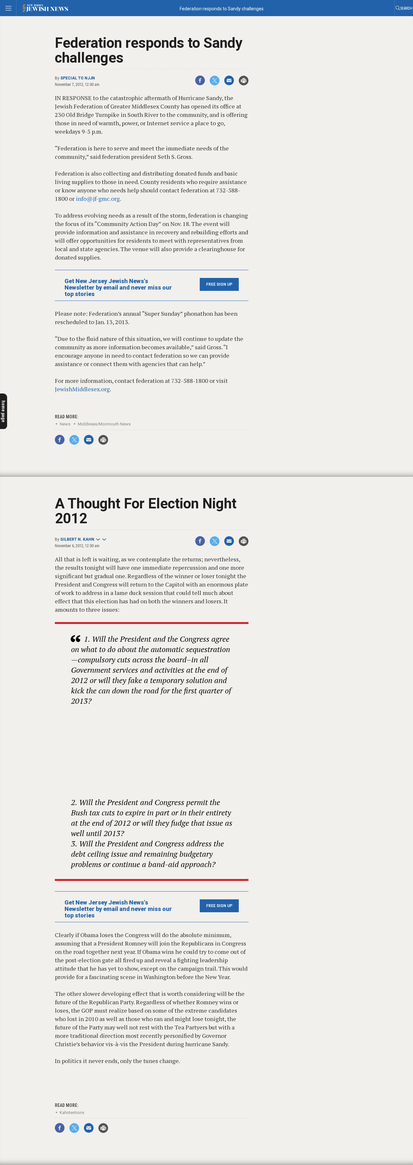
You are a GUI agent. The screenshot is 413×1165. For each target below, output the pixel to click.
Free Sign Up (219, 284)
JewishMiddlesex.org (82, 389)
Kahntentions (72, 1112)
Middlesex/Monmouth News (104, 424)
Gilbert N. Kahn (77, 539)
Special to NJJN (77, 78)
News (65, 424)
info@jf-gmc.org (98, 198)
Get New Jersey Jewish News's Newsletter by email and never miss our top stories (118, 287)
